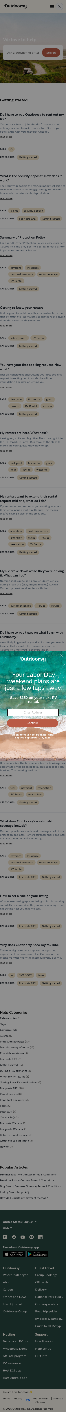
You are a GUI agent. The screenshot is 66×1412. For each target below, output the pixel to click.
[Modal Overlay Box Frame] (33, 706)
